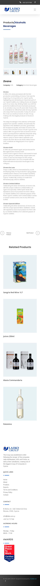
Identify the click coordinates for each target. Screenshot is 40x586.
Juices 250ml (8, 336)
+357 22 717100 (8, 519)
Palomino (7, 424)
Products (8, 22)
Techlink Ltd (33, 578)
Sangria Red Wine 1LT (13, 292)
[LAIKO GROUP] (12, 9)
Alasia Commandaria (12, 380)
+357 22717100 (27, 2)
